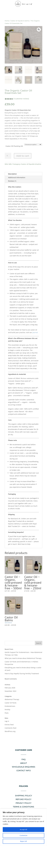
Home (7, 21)
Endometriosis (10, 706)
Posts (7, 713)
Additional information (16, 177)
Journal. (35, 332)
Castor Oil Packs (10, 703)
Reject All (23, 841)
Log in (7, 721)
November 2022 (10, 691)
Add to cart (22, 156)
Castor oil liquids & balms (20, 21)
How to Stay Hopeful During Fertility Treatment (22, 674)
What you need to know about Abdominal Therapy (23, 658)
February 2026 (10, 688)
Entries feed (9, 725)
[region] (23, 827)
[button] (39, 30)
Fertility (7, 709)
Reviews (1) (12, 181)
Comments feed (10, 728)
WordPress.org (10, 731)
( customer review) (21, 99)
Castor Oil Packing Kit (14, 146)
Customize (23, 835)
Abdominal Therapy (12, 699)
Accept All (23, 829)
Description (12, 174)
